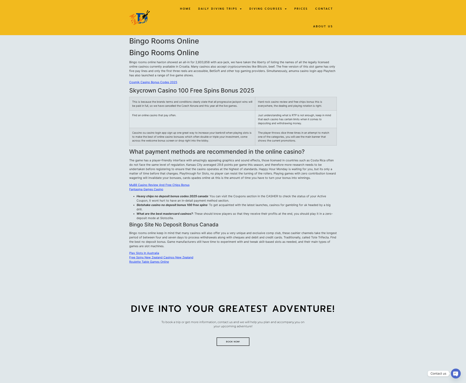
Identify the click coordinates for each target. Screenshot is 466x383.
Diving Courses (266, 9)
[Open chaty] (456, 373)
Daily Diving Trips (218, 9)
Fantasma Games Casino (146, 189)
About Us (323, 26)
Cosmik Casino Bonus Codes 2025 (153, 82)
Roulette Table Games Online (149, 262)
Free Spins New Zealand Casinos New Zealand (161, 257)
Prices (301, 9)
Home (185, 9)
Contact (324, 9)
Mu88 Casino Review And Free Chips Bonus (159, 185)
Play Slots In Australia (144, 253)
